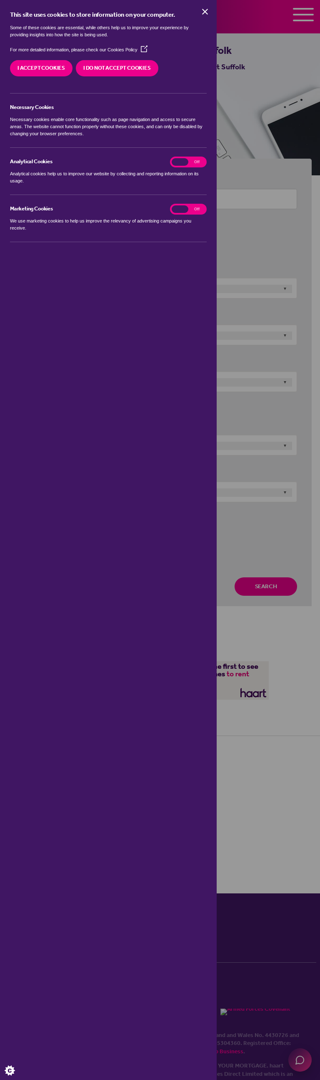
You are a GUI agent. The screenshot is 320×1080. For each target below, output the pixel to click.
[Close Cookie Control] (205, 12)
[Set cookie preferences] (16, 1063)
